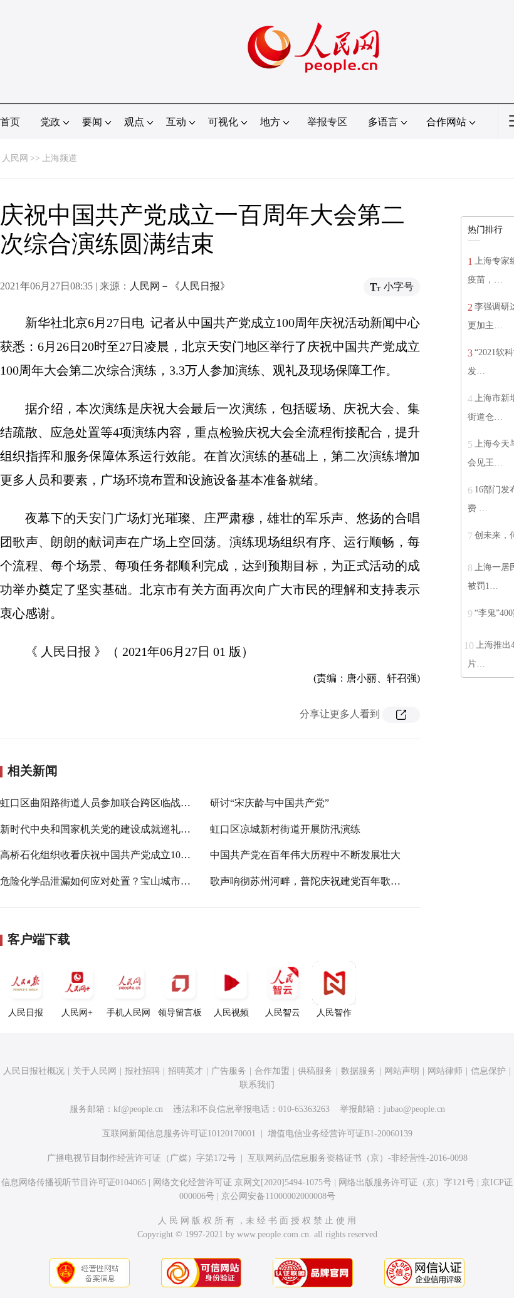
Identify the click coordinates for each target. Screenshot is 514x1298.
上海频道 (59, 158)
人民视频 (231, 1012)
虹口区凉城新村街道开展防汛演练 (285, 829)
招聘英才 (185, 1071)
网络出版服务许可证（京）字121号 (406, 1182)
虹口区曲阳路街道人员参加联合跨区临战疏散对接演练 (120, 802)
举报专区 (327, 122)
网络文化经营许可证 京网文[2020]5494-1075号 (242, 1182)
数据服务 (358, 1071)
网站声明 (401, 1071)
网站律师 (445, 1071)
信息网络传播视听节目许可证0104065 (73, 1182)
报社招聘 (142, 1071)
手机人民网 (128, 1012)
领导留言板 (180, 1012)
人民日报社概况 (34, 1071)
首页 (10, 122)
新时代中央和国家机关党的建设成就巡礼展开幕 (105, 829)
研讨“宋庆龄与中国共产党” (269, 802)
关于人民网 (95, 1071)
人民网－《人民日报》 (180, 286)
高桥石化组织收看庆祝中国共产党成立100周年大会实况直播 (133, 854)
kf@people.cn (138, 1109)
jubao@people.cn (414, 1109)
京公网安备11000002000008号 (278, 1196)
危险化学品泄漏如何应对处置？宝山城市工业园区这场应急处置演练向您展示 (170, 881)
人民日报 (25, 1012)
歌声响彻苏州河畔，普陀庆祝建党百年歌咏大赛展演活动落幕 (345, 881)
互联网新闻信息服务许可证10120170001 (179, 1133)
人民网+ (77, 1012)
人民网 (15, 158)
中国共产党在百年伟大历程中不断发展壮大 (305, 854)
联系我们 (257, 1084)
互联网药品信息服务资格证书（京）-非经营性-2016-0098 (358, 1158)
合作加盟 (272, 1071)
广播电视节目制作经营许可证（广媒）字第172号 (141, 1158)
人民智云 (282, 1012)
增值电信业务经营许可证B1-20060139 (340, 1133)
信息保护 (488, 1071)
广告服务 (228, 1071)
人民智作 (334, 1012)
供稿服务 (315, 1071)
